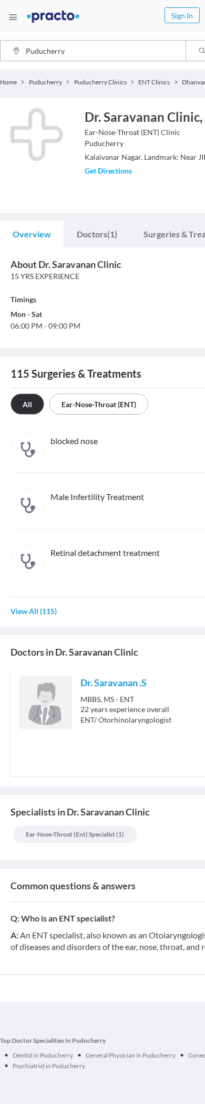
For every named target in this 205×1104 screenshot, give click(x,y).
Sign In (182, 15)
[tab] (32, 234)
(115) (34, 611)
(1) (97, 234)
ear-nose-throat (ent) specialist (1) (75, 834)
